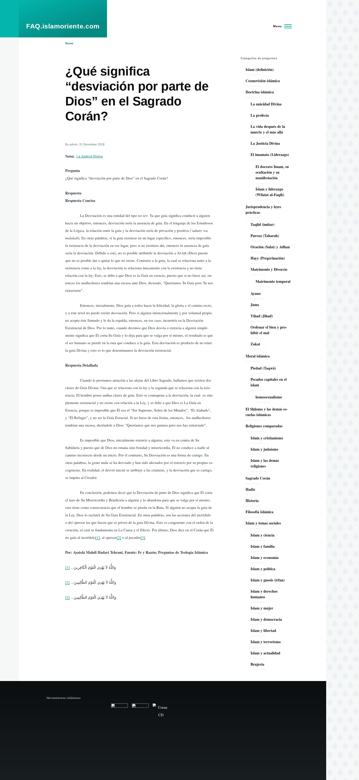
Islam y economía (265, 557)
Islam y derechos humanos (264, 594)
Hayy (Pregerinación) (268, 258)
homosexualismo (269, 397)
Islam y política (263, 568)
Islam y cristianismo (267, 438)
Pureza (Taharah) (265, 235)
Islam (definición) (260, 69)
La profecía (260, 115)
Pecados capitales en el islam (269, 382)
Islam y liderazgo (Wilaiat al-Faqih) (270, 191)
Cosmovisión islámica (263, 80)
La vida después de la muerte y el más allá (268, 129)
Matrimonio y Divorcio (269, 269)
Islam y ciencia (262, 535)
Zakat (255, 344)
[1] (97, 537)
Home (69, 43)
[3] (143, 537)
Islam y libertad (263, 630)
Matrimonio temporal (273, 281)
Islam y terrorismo (266, 641)
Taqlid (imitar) (262, 224)
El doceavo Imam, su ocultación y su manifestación (272, 172)
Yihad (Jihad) (262, 316)
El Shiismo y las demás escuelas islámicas (267, 411)
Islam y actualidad (265, 653)
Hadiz (250, 489)
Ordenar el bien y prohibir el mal (269, 329)
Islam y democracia (266, 619)
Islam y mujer (262, 608)
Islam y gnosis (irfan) (268, 580)
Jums (255, 304)
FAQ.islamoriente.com (63, 26)
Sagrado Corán (258, 478)
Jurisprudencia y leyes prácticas (263, 209)
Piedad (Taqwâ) (263, 368)
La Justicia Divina (89, 156)
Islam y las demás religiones (265, 463)
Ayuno (256, 293)
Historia (252, 500)
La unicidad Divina (266, 104)
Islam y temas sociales (263, 523)
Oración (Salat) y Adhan (270, 247)
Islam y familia (263, 546)
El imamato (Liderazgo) (270, 154)
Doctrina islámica (260, 92)
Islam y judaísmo (264, 449)
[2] (119, 537)
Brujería (257, 664)
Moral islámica (258, 356)
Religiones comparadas (264, 426)
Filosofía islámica (259, 511)
